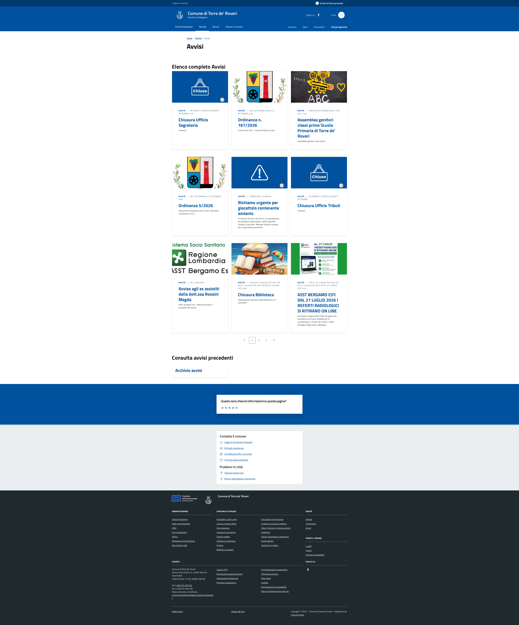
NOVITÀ (182, 110)
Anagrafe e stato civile (227, 519)
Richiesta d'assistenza (226, 582)
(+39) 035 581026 (183, 585)
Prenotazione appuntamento (229, 574)
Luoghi (309, 546)
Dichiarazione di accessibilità (273, 587)
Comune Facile (297, 614)
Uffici (174, 528)
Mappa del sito (237, 611)
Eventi (309, 550)
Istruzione (292, 27)
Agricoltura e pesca (269, 545)
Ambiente (265, 532)
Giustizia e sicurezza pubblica (274, 523)
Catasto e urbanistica (226, 541)
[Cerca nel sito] (341, 15)
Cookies (264, 582)
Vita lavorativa (223, 528)
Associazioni (319, 27)
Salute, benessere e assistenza (275, 536)
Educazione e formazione (272, 519)
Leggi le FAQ (222, 569)
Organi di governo (180, 519)
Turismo (220, 545)
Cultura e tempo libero (226, 523)
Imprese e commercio (226, 532)
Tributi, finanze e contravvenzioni (275, 528)
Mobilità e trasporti (225, 549)
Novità (198, 38)
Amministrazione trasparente (274, 569)
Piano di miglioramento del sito (275, 591)
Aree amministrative (181, 523)
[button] (329, 3)
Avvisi (308, 528)
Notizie (309, 519)
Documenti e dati (179, 545)
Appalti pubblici (223, 536)
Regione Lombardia (180, 3)
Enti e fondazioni (179, 532)
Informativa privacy (269, 574)
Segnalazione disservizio (227, 578)
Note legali (266, 578)
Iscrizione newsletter (315, 554)
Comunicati (311, 523)
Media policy (177, 611)
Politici (175, 536)
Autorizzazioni (267, 541)
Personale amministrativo (183, 541)
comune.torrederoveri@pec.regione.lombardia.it (192, 596)
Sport (305, 27)
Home (189, 38)
